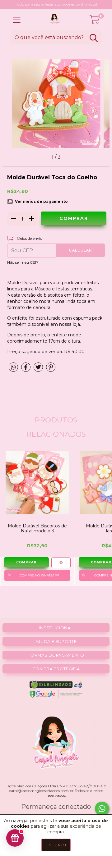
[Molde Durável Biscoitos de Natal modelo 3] (61, 562)
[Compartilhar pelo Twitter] (38, 370)
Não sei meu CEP (22, 262)
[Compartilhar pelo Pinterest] (50, 370)
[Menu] (17, 20)
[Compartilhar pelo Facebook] (25, 370)
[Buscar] (93, 38)
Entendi (56, 845)
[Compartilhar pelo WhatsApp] (13, 367)
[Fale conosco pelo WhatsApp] (102, 809)
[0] (95, 21)
